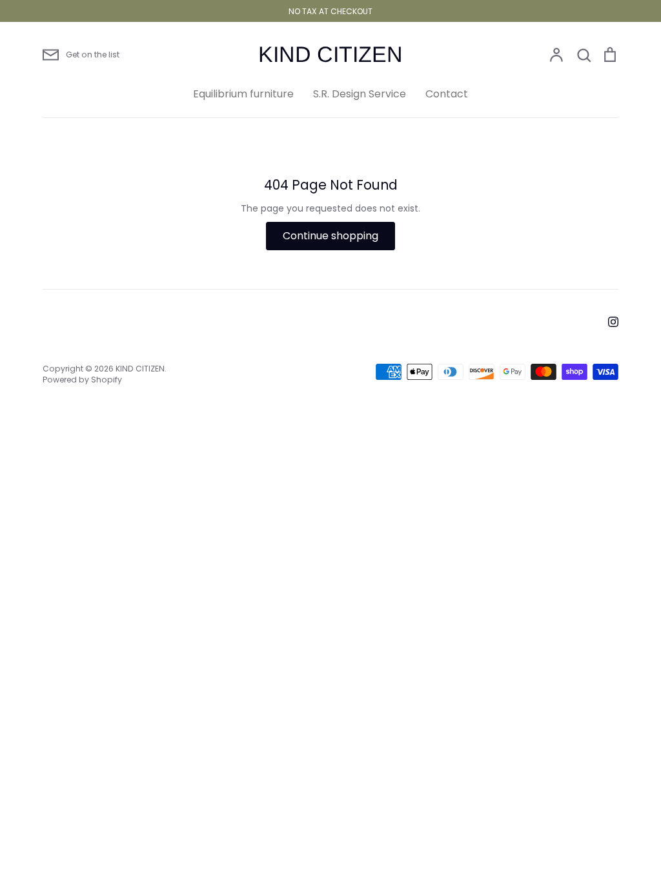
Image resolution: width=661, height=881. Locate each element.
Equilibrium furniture (243, 93)
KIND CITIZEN (330, 54)
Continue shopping (330, 235)
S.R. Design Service (359, 93)
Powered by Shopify (82, 379)
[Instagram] (613, 322)
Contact (446, 93)
